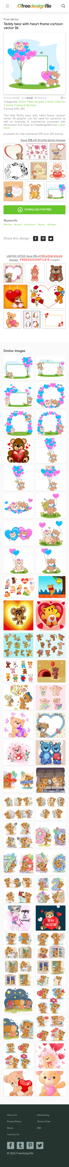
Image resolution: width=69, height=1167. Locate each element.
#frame (51, 224)
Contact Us (13, 1134)
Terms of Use (43, 1121)
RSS (39, 1128)
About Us (12, 1115)
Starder (30, 98)
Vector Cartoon (56, 102)
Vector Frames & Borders (21, 105)
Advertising (43, 1115)
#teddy (8, 224)
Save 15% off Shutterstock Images (43, 140)
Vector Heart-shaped (31, 102)
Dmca (10, 1128)
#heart (18, 224)
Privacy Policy (14, 1121)
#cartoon (30, 224)
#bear (41, 224)
